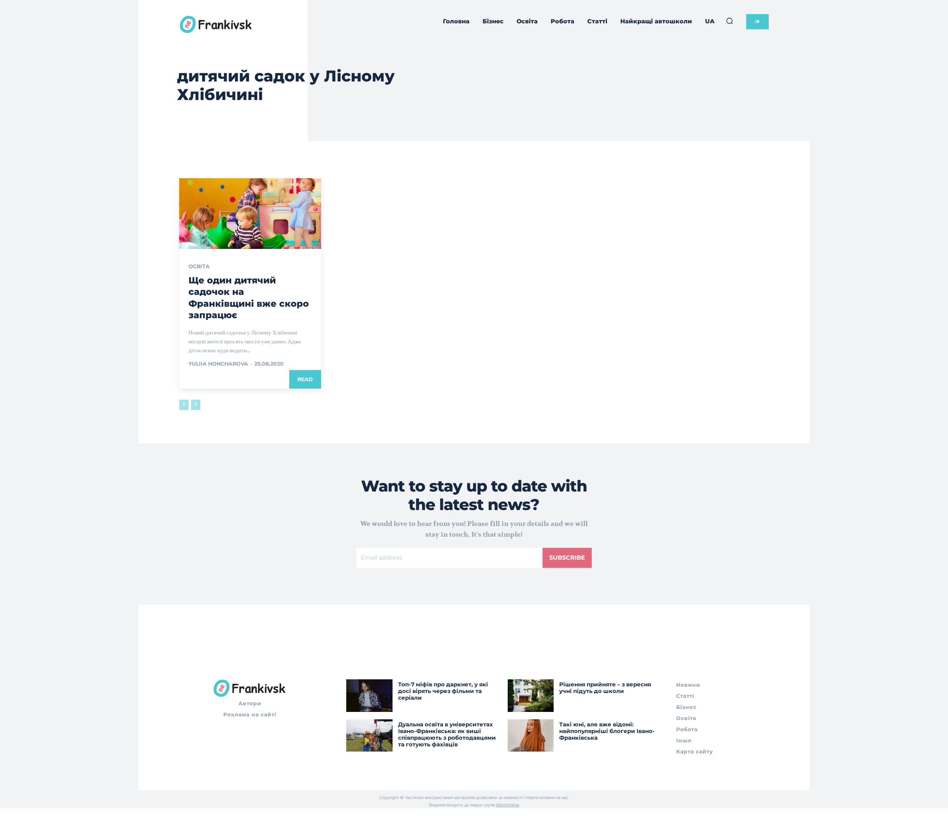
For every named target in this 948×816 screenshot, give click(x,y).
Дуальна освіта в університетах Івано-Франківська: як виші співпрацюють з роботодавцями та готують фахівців (447, 734)
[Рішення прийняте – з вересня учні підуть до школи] (531, 695)
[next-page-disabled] (195, 405)
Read (305, 379)
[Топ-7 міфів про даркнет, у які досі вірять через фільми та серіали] (369, 695)
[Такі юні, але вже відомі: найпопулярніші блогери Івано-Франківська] (531, 735)
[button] (729, 21)
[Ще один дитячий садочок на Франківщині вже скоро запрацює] (250, 213)
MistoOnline (507, 804)
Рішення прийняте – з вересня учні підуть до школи (605, 688)
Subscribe (567, 557)
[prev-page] (183, 405)
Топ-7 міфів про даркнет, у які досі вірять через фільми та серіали (443, 691)
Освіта (199, 266)
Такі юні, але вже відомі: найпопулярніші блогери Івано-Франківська (607, 731)
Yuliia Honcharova (218, 363)
